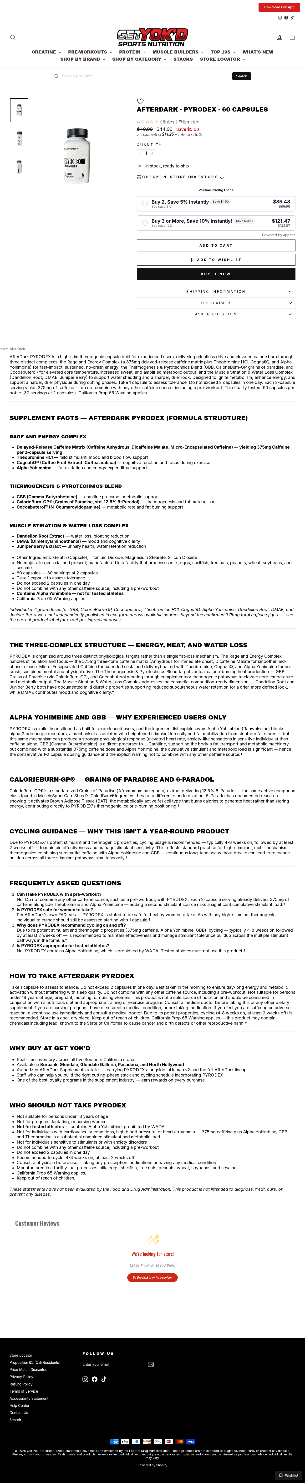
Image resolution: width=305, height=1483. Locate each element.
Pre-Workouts (88, 52)
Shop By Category (137, 59)
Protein (130, 52)
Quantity (149, 145)
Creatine (44, 52)
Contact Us (19, 1412)
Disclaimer (216, 303)
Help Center (19, 1405)
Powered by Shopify (152, 1465)
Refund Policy (21, 1384)
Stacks (183, 59)
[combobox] (152, 76)
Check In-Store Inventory (180, 177)
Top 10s (221, 52)
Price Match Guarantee (28, 1369)
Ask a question (216, 314)
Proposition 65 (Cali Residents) (35, 1362)
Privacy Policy (21, 1377)
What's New (258, 52)
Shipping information (216, 291)
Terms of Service (24, 1391)
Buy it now (216, 274)
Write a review (188, 122)
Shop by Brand (81, 59)
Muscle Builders (176, 52)
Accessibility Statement (29, 1398)
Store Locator (220, 59)
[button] (140, 101)
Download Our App (279, 7)
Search (241, 76)
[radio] (216, 204)
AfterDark (12, 349)
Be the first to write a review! (152, 1277)
